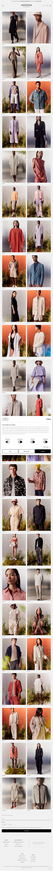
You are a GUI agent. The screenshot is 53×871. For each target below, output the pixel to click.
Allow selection (26, 451)
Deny (10, 451)
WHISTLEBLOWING (18, 846)
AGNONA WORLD (6, 842)
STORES (6, 844)
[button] (14, 28)
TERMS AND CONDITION (22, 860)
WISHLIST (6, 846)
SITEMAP (22, 862)
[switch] (20, 442)
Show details (45, 446)
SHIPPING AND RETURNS (18, 842)
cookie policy (39, 428)
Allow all (42, 451)
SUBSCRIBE (26, 830)
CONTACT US (18, 844)
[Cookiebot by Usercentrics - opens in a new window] (45, 419)
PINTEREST (33, 861)
